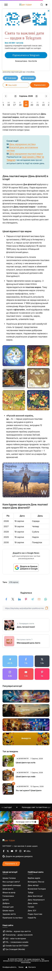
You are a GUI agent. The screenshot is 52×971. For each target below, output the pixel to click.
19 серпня (14, 582)
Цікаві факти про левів (25, 776)
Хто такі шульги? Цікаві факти (29, 790)
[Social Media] (10, 661)
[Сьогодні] (15, 96)
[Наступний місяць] (46, 96)
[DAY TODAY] (9, 840)
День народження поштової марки (26, 154)
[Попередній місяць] (6, 96)
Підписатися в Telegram (26, 55)
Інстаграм (29, 78)
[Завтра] (36, 96)
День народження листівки (22, 144)
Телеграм (11, 78)
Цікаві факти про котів (25, 762)
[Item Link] (26, 696)
